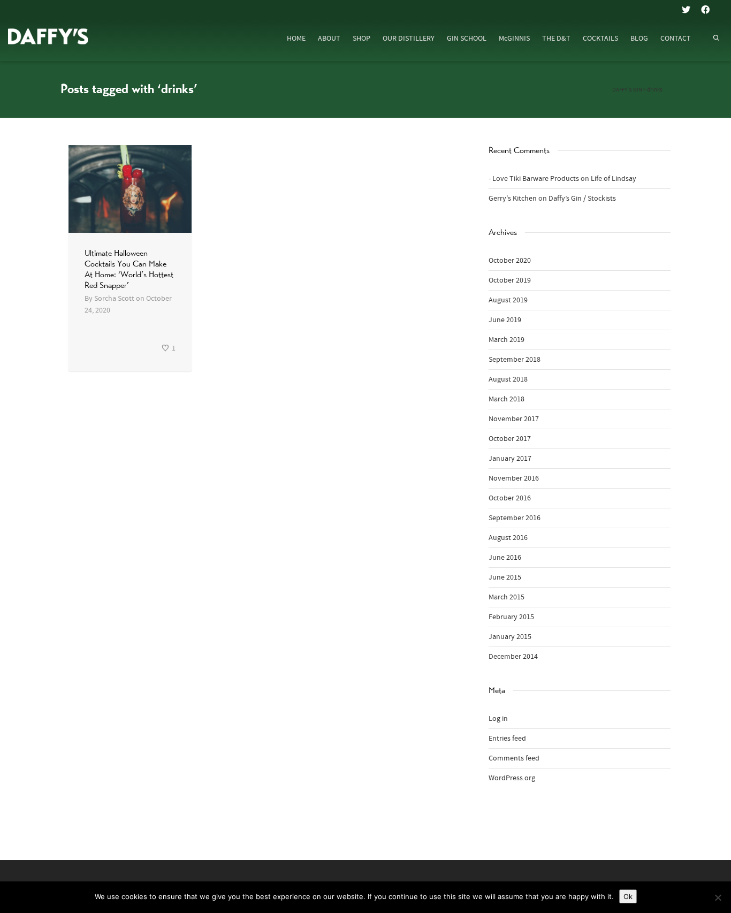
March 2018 (506, 399)
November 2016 (514, 478)
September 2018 (514, 359)
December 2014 (513, 656)
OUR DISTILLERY (409, 38)
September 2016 (514, 518)
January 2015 (510, 637)
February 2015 (511, 617)
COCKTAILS (600, 38)
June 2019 (505, 320)
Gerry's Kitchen (513, 198)
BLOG (639, 38)
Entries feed (507, 738)
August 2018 (508, 379)
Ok (628, 896)
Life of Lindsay (613, 179)
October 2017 (510, 439)
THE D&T (556, 38)
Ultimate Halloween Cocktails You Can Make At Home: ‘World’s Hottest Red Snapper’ (129, 269)
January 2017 (510, 458)
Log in (498, 719)
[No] (717, 897)
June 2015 (505, 577)
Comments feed (514, 758)
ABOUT (329, 38)
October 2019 (510, 280)
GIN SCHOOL (466, 38)
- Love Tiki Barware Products (534, 179)
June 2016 (505, 557)
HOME (296, 38)
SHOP (361, 38)
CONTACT (675, 38)
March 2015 (506, 597)
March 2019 (506, 340)
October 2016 (510, 498)
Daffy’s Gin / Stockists (582, 198)
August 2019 (508, 300)
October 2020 (510, 260)
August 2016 (508, 538)
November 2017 (514, 419)
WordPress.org (512, 778)
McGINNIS (514, 38)
